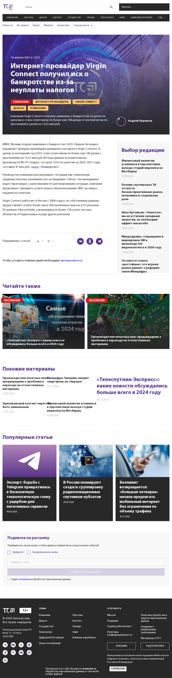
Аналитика (63, 25)
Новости (8, 25)
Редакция (112, 621)
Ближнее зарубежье (84, 637)
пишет (35, 167)
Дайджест (19, 552)
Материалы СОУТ (151, 638)
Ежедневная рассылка (45, 552)
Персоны (28, 18)
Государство (74, 18)
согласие (23, 579)
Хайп (122, 18)
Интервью (23, 25)
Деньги (43, 18)
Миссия (111, 615)
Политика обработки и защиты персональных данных (154, 618)
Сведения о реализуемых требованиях (148, 629)
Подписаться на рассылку (86, 572)
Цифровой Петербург (142, 18)
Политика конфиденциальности (119, 633)
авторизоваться (71, 260)
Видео (36, 25)
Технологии (107, 18)
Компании (12, 18)
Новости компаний (49, 643)
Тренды (91, 18)
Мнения (48, 25)
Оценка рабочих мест (119, 626)
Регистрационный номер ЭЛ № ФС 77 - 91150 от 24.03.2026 (17, 633)
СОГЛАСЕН (118, 668)
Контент (57, 18)
